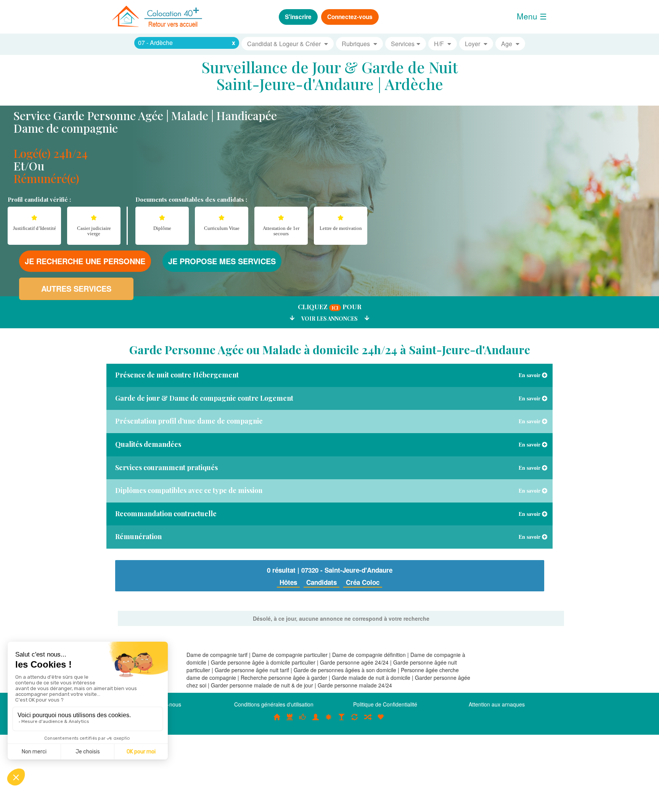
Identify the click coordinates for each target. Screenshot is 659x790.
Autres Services (76, 288)
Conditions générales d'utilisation (273, 704)
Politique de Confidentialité (385, 704)
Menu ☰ (532, 16)
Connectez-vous (350, 17)
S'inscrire (298, 17)
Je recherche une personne (85, 261)
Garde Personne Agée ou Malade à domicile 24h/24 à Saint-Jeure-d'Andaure (329, 349)
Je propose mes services (222, 261)
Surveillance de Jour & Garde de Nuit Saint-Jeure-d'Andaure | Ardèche (329, 75)
